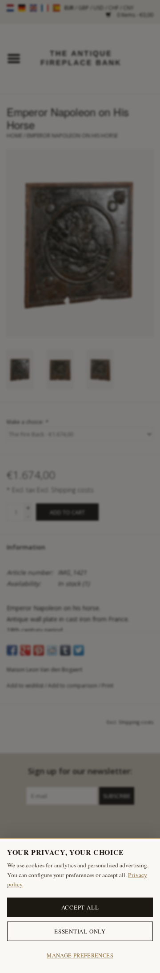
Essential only (80, 931)
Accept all (80, 907)
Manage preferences (80, 955)
